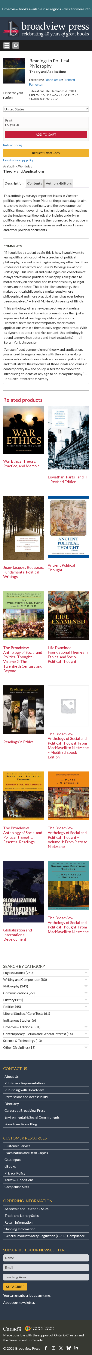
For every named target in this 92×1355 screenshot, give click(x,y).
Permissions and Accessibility (26, 1097)
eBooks (10, 1166)
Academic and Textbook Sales (26, 1209)
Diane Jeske (53, 80)
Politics (8, 1007)
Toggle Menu (6, 45)
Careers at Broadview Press (24, 1110)
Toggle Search (15, 45)
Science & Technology (19, 1040)
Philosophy (11, 986)
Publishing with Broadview (24, 1090)
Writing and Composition (21, 979)
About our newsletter (18, 1302)
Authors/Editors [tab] (59, 183)
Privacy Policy (14, 1173)
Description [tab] (14, 183)
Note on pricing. (13, 145)
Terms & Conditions (18, 1180)
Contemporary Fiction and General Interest (34, 1034)
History (9, 1000)
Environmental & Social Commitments (32, 1117)
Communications (15, 993)
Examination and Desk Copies (26, 1153)
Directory (11, 1103)
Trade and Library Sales (21, 1215)
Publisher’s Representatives (24, 1083)
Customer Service (17, 1146)
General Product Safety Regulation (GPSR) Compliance (44, 1236)
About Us (11, 1076)
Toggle (86, 972)
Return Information (18, 1222)
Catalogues (12, 1159)
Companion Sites (16, 1187)
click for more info (77, 9)
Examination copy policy (18, 160)
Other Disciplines (16, 1047)
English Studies (14, 973)
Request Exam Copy (46, 153)
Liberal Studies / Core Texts (23, 1013)
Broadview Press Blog (20, 1124)
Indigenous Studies (17, 1020)
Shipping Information (19, 1229)
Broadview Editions (17, 1027)
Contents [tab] (34, 183)
